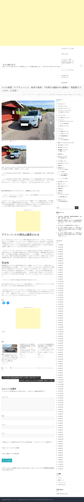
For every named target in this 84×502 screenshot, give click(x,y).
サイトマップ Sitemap (67, 70)
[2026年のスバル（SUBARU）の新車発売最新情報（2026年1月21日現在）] (29, 350)
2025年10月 (60, 263)
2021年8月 (60, 363)
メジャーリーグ (63, 194)
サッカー (60, 119)
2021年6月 (60, 368)
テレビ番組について (62, 131)
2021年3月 (60, 372)
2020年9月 (60, 386)
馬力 (48, 368)
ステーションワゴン (36, 293)
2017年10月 (60, 466)
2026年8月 (60, 244)
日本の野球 (62, 196)
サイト (3, 433)
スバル (31, 368)
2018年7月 (60, 446)
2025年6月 (60, 272)
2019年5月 (60, 423)
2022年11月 (60, 329)
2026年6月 (60, 247)
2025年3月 (60, 276)
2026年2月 (60, 254)
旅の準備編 (63, 175)
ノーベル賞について (62, 133)
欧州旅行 (60, 167)
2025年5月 (60, 274)
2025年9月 (60, 265)
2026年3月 (60, 251)
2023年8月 (60, 311)
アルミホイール (16, 274)
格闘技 (59, 165)
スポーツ (60, 129)
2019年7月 (60, 418)
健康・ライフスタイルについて (65, 142)
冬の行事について (62, 145)
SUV (28, 368)
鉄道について (61, 199)
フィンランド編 (63, 178)
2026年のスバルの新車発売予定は (65, 225)
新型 (39, 368)
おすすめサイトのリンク (63, 108)
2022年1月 (60, 352)
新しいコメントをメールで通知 (11, 448)
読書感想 (60, 190)
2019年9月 (60, 414)
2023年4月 (60, 318)
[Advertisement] (42, 11)
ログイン (60, 477)
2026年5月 (60, 249)
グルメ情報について (62, 117)
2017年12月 (60, 462)
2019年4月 (60, 425)
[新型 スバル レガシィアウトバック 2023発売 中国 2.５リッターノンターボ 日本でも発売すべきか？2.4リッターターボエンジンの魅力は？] (10, 348)
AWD (16, 368)
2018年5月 (60, 450)
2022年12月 (60, 327)
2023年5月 (60, 315)
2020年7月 (60, 391)
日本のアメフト (63, 112)
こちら (66, 493)
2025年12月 (60, 258)
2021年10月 (60, 359)
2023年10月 (60, 306)
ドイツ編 (62, 171)
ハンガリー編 (63, 174)
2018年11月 (60, 436)
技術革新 (60, 154)
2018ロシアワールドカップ (66, 121)
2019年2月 (60, 430)
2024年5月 (60, 292)
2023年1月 (60, 324)
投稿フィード (61, 480)
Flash (32, 499)
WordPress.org (61, 484)
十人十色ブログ (9, 65)
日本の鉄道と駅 (63, 201)
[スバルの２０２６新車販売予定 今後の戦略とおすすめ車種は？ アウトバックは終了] (47, 350)
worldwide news (62, 106)
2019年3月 (60, 427)
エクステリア (32, 272)
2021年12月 (60, 354)
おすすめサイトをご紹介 (67, 48)
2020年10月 (61, 384)
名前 (3, 416)
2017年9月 (60, 468)
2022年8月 (60, 336)
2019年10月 (60, 411)
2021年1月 (60, 377)
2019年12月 (60, 407)
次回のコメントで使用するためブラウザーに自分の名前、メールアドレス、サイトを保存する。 (27, 442)
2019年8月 (60, 416)
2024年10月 (61, 286)
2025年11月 (60, 260)
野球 (59, 193)
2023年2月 (60, 322)
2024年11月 (60, 283)
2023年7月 (60, 313)
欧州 (42, 368)
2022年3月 (60, 347)
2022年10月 (60, 331)
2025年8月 (60, 267)
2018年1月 (60, 459)
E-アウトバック (22, 368)
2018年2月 (60, 457)
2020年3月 (60, 400)
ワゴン (35, 368)
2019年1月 (60, 432)
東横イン (62, 151)
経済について (61, 183)
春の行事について (62, 163)
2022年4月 (60, 345)
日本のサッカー (63, 126)
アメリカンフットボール (63, 110)
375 (13, 368)
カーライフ (30, 94)
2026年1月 (60, 256)
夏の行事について (62, 147)
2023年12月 (60, 302)
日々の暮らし (61, 161)
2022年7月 (60, 338)
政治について (61, 156)
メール (3, 424)
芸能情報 (60, 188)
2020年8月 (60, 388)
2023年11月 (60, 304)
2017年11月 (60, 464)
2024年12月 (60, 281)
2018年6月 (60, 448)
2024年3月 (60, 295)
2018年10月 (60, 439)
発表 (45, 368)
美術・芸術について (62, 186)
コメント (5, 397)
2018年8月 (60, 443)
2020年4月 (60, 398)
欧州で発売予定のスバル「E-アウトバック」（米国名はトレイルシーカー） (21, 191)
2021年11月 (60, 356)
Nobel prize (61, 103)
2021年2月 (60, 375)
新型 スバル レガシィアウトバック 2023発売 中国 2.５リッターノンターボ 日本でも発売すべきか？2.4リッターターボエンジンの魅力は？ (10, 358)
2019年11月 (60, 409)
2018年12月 (60, 434)
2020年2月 (60, 402)
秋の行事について (62, 181)
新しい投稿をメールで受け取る (11, 453)
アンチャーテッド (39, 180)
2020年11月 (60, 382)
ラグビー (60, 138)
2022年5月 (60, 343)
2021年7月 (60, 366)
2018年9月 (60, 441)
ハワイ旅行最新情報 (62, 135)
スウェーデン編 (63, 169)
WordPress (50, 499)
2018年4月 (60, 452)
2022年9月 (60, 334)
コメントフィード (62, 482)
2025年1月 (60, 279)
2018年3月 (60, 455)
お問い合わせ (64, 54)
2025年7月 (60, 270)
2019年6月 (60, 420)
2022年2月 (60, 350)
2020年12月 (60, 379)
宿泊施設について (62, 149)
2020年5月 (60, 395)
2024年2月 (60, 297)
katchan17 (14, 140)
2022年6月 (60, 340)
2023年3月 (60, 320)
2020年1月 (60, 404)
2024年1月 (60, 299)
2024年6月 (60, 290)
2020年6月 (60, 393)
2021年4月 (60, 370)
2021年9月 (60, 361)
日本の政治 (62, 158)
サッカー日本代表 (64, 123)
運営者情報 (64, 82)
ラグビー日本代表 (64, 139)
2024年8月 (60, 288)
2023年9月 (60, 308)
